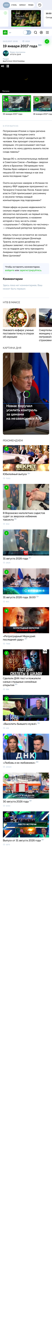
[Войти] (41, 32)
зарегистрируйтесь (30, 270)
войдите (9, 270)
